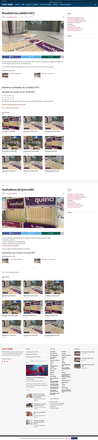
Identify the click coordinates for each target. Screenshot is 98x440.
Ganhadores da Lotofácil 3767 (30, 171)
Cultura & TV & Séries (45, 4)
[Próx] (34, 82)
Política (64, 372)
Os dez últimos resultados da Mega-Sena (76, 21)
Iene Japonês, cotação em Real (54, 391)
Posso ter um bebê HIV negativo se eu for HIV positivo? (39, 422)
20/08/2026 (5, 172)
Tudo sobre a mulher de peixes (74, 30)
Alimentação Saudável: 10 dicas (55, 2)
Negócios (28, 4)
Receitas (64, 378)
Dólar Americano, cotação (54, 366)
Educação (52, 370)
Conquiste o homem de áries (73, 27)
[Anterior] (32, 82)
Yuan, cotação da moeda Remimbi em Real (66, 391)
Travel (63, 386)
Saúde (63, 384)
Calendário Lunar (54, 355)
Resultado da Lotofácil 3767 (8, 171)
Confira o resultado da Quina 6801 (10, 245)
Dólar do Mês (53, 368)
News (23, 4)
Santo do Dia (65, 382)
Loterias (7, 9)
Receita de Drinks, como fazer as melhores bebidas (66, 375)
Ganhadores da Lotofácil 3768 (52, 131)
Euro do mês (53, 376)
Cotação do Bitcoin (54, 360)
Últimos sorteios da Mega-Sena (57, 403)
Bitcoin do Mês (53, 353)
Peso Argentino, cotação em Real (66, 368)
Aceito (74, 438)
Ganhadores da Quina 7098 (16, 73)
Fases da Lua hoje (71, 25)
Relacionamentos (66, 380)
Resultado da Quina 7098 (51, 151)
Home (3, 9)
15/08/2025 (21, 193)
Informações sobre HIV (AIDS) (40, 361)
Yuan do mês (65, 388)
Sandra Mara (31, 379)
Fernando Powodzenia (12, 17)
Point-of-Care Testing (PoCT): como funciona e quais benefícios (39, 395)
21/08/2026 (5, 133)
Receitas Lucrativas (65, 4)
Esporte (52, 374)
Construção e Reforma (53, 358)
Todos (31, 361)
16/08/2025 (21, 17)
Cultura (52, 362)
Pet (62, 370)
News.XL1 (17, 4)
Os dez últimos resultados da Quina (75, 17)
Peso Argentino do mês (66, 365)
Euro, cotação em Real (54, 379)
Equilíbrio (35, 4)
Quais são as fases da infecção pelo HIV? (35, 377)
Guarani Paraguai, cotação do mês (54, 382)
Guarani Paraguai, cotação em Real (54, 385)
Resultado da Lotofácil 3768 (48, 73)
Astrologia (52, 351)
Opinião (63, 362)
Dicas (51, 364)
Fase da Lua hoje (54, 401)
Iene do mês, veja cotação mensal (54, 388)
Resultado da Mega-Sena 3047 (52, 171)
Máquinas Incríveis (66, 355)
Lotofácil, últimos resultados (12, 107)
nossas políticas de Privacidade (63, 438)
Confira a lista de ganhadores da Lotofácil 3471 (14, 104)
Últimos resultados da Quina (12, 272)
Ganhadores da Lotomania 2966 (31, 151)
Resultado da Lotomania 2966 (9, 151)
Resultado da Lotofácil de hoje (74, 22)
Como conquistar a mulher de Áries (75, 29)
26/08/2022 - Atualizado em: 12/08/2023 (34, 381)
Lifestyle (55, 4)
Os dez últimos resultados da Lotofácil (75, 19)
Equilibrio (52, 372)
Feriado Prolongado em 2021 (56, 404)
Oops (63, 361)
